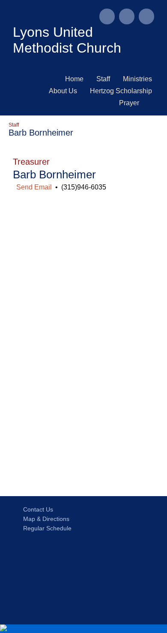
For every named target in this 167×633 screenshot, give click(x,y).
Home (74, 79)
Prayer (129, 102)
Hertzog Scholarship (121, 91)
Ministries (137, 79)
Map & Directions (44, 518)
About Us (63, 91)
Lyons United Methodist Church (67, 40)
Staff (103, 79)
